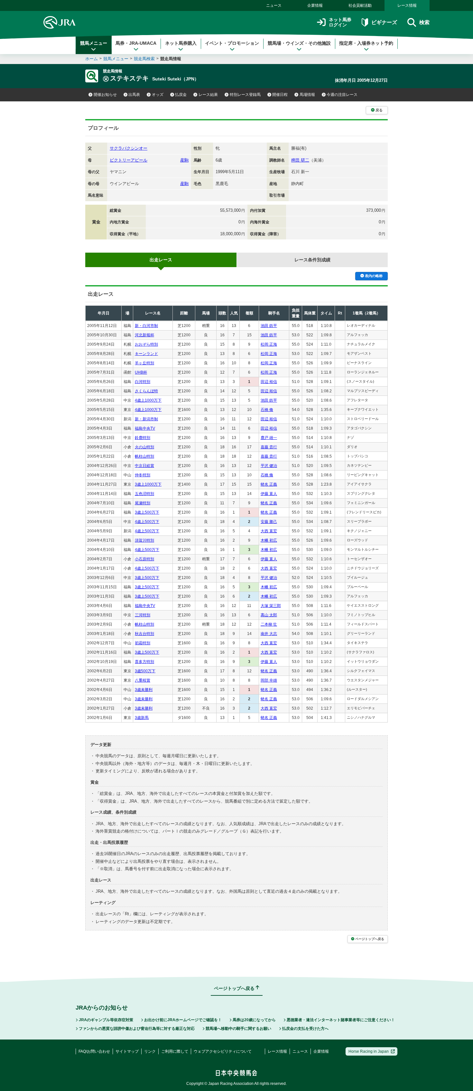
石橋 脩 (267, 409)
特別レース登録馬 (245, 94)
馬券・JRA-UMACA (136, 43)
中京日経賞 (144, 465)
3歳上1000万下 (148, 484)
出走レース (161, 259)
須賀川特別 (144, 540)
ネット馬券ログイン (340, 22)
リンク (150, 1051)
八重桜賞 (142, 680)
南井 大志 (269, 633)
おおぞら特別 (146, 344)
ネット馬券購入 (181, 43)
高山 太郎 (269, 615)
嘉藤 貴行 (269, 447)
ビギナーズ (384, 22)
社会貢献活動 (360, 5)
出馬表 (134, 94)
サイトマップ (127, 1051)
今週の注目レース (342, 94)
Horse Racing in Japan (368, 1051)
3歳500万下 (145, 671)
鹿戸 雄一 (269, 437)
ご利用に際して (174, 1051)
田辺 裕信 (269, 381)
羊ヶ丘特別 (144, 363)
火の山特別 (144, 447)
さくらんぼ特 (146, 391)
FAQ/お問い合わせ (94, 1051)
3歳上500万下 (147, 512)
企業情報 (315, 5)
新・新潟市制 (146, 419)
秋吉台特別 (144, 633)
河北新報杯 (144, 335)
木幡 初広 (269, 540)
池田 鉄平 (269, 325)
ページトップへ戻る (369, 939)
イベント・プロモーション (232, 43)
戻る (379, 110)
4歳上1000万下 (148, 400)
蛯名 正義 (269, 484)
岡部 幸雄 (269, 680)
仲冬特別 (142, 475)
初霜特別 (142, 643)
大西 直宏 (269, 531)
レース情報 (407, 5)
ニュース (274, 5)
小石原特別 (144, 559)
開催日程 (280, 94)
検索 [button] (424, 22)
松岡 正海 (269, 344)
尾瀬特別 (142, 503)
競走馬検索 (144, 58)
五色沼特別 (144, 493)
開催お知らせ (105, 94)
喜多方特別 (144, 661)
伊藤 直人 (269, 493)
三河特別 (142, 615)
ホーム (91, 58)
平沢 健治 (269, 465)
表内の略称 (374, 276)
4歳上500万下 (147, 521)
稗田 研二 (300, 160)
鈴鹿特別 (142, 437)
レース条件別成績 (312, 259)
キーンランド (146, 353)
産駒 (184, 160)
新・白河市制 (146, 325)
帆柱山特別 (144, 456)
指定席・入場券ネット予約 (366, 43)
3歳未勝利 (144, 689)
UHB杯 (141, 372)
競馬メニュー (93, 43)
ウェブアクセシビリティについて (223, 1051)
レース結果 (208, 94)
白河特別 (142, 381)
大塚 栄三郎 (271, 605)
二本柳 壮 (269, 624)
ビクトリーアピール (128, 160)
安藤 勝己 (269, 521)
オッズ (157, 94)
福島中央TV (145, 428)
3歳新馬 (142, 717)
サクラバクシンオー (128, 148)
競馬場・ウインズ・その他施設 (299, 43)
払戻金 (181, 94)
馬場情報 (307, 94)
